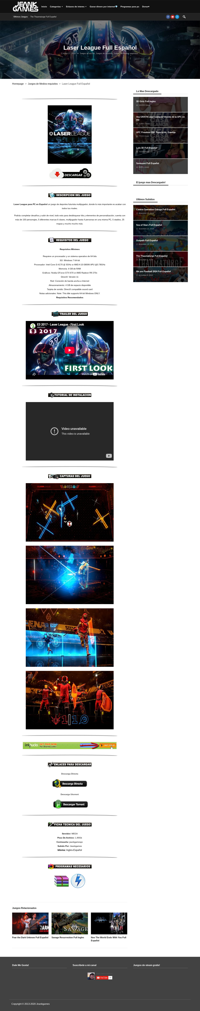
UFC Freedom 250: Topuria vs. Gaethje (156, 132)
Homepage (18, 84)
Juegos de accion (87, 53)
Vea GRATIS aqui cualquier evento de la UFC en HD (160, 118)
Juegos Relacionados (24, 908)
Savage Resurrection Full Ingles (68, 937)
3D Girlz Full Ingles (146, 101)
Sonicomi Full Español (147, 163)
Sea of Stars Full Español (149, 225)
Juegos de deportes (104, 53)
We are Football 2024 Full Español (72, 17)
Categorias (55, 6)
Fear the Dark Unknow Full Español (30, 937)
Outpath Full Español (147, 240)
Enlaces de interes (75, 6)
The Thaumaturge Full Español (43, 17)
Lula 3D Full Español (146, 148)
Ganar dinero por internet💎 (104, 6)
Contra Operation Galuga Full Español (155, 209)
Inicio (44, 6)
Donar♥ (145, 6)
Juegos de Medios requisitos (126, 53)
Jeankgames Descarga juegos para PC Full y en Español (26, 6)
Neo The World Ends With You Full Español (108, 939)
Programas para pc (129, 6)
